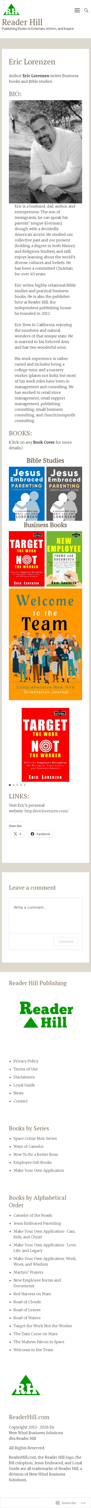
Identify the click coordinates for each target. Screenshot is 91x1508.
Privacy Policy (26, 1061)
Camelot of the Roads (33, 1215)
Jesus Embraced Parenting (37, 1223)
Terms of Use (26, 1069)
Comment (66, 941)
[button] (10, 785)
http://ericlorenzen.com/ (46, 811)
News (19, 1093)
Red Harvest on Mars (32, 1293)
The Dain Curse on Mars (35, 1333)
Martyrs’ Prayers (28, 1272)
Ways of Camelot (29, 1146)
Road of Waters (27, 1317)
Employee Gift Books (33, 1162)
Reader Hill (22, 22)
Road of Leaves (27, 1309)
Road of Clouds (27, 1301)
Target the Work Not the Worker (43, 1325)
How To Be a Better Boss (36, 1154)
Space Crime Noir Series (35, 1138)
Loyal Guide (24, 1085)
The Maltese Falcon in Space (39, 1341)
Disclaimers (24, 1077)
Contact (21, 1101)
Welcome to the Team (33, 1349)
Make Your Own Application (39, 1170)
